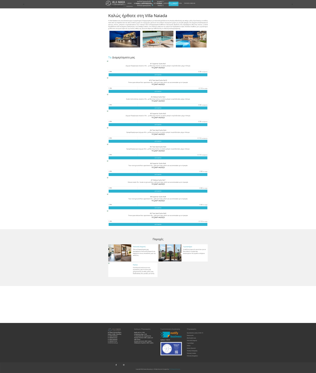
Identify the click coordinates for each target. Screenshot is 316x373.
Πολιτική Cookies (191, 353)
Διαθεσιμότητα (146, 3)
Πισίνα (135, 265)
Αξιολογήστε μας (191, 338)
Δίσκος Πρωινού (191, 348)
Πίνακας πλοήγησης (192, 350)
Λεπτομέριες (158, 75)
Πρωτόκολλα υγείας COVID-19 (195, 333)
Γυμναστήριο (187, 247)
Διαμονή (136, 3)
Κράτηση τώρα (177, 3)
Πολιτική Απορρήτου (192, 356)
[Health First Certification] (171, 348)
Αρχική (130, 3)
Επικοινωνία (190, 335)
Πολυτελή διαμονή (139, 247)
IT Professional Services (174, 369)
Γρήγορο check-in (189, 3)
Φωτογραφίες (158, 3)
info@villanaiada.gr (113, 343)
